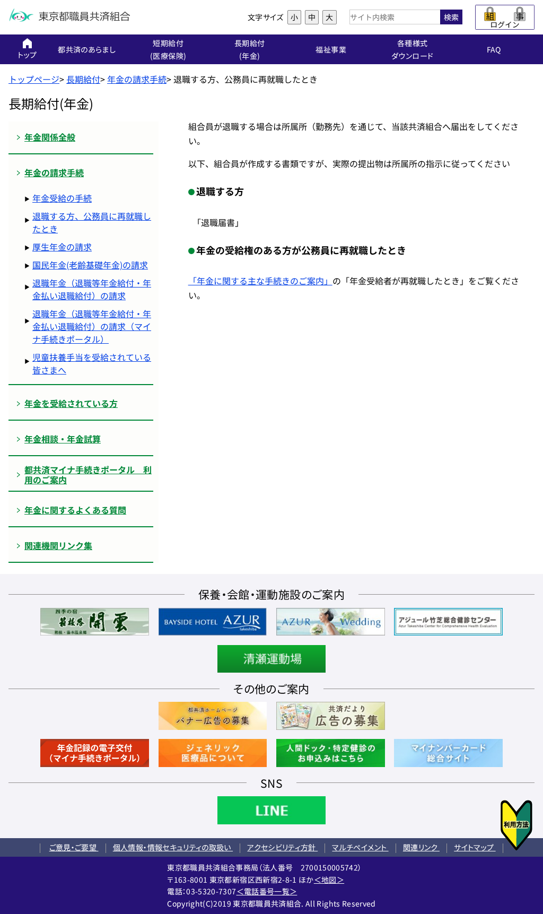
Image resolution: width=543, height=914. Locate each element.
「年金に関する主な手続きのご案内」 (260, 280)
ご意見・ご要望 (74, 847)
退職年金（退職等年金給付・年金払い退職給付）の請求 (91, 289)
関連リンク (421, 847)
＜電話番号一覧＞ (267, 891)
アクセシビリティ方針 (282, 847)
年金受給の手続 (62, 197)
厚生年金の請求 (62, 246)
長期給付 (83, 79)
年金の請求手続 (137, 79)
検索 (451, 17)
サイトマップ (474, 847)
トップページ (33, 79)
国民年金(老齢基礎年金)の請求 (90, 264)
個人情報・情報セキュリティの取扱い (173, 847)
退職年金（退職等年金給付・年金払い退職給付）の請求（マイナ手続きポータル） (91, 326)
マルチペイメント (360, 847)
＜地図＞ (329, 879)
